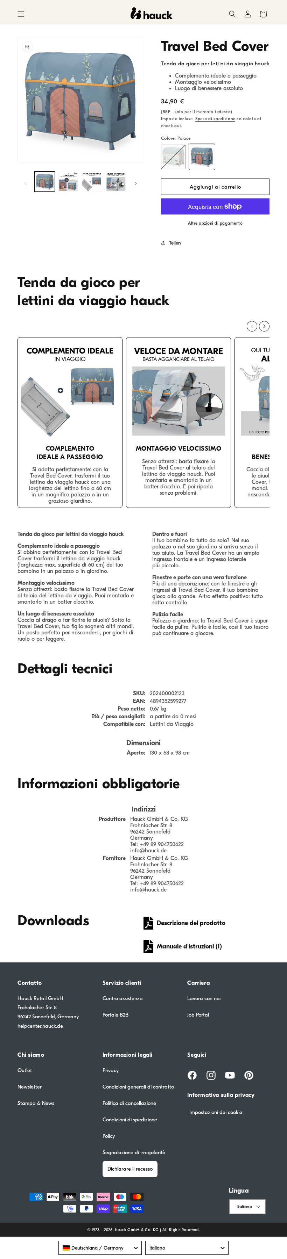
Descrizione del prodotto (191, 923)
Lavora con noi (203, 998)
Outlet (25, 1070)
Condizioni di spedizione (130, 1119)
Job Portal (198, 1015)
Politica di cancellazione (129, 1103)
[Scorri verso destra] (136, 183)
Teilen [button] (175, 243)
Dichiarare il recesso (130, 1169)
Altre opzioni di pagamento (215, 223)
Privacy (111, 1070)
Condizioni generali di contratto (138, 1087)
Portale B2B (115, 1015)
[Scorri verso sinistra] (25, 183)
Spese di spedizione (215, 118)
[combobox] (100, 1248)
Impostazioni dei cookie (215, 1112)
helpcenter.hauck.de (40, 1026)
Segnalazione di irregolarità (134, 1152)
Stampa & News (36, 1103)
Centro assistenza (123, 998)
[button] (21, 14)
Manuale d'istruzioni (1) (189, 946)
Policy (109, 1136)
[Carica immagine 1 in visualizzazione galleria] (45, 182)
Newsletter (30, 1087)
